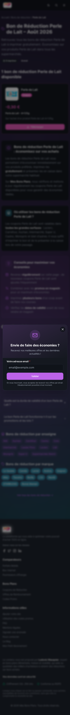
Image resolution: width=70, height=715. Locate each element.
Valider (35, 376)
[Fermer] (62, 329)
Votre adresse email (18, 361)
